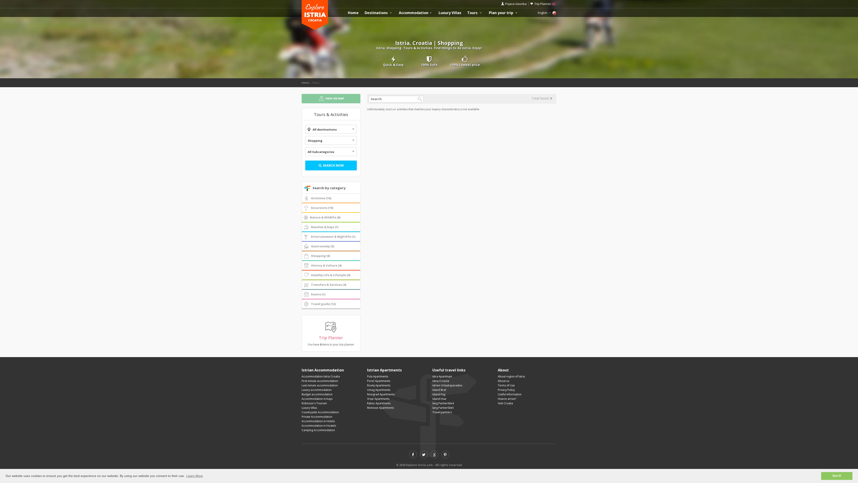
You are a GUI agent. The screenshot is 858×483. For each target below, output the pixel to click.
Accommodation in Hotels (318, 421)
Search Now (333, 165)
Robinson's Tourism (314, 403)
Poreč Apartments (378, 381)
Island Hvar (439, 399)
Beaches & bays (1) (324, 227)
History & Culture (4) (326, 265)
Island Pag (438, 394)
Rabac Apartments (379, 403)
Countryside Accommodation (320, 412)
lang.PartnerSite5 (443, 408)
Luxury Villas (450, 13)
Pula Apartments (377, 376)
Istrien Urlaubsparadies (447, 385)
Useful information (510, 394)
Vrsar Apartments (378, 399)
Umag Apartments (378, 390)
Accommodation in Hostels (319, 426)
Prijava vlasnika (516, 4)
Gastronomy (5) (322, 246)
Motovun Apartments (380, 408)
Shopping (315, 141)
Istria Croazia (440, 381)
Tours (472, 13)
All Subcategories (321, 152)
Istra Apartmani (442, 376)
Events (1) (318, 294)
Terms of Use (506, 385)
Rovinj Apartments (378, 385)
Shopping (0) (320, 256)
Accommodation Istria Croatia (321, 376)
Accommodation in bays (317, 399)
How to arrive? (507, 399)
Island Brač (439, 390)
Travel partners (442, 412)
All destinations (325, 129)
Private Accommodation (317, 417)
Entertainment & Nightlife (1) (333, 237)
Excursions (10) (322, 208)
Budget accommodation (317, 394)
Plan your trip (501, 13)
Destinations (377, 13)
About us (503, 381)
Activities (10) (321, 198)
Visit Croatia (505, 403)
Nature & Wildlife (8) (325, 217)
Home (353, 13)
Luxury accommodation (317, 390)
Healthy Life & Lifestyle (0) (330, 275)
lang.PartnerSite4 (443, 403)
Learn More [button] (194, 476)
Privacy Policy (506, 390)
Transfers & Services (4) (328, 285)
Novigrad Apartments (381, 394)
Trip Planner (544, 4)
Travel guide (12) (323, 304)
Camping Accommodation (318, 430)
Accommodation (413, 13)
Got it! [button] (837, 475)
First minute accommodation (320, 381)
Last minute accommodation (320, 385)
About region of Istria (511, 376)
